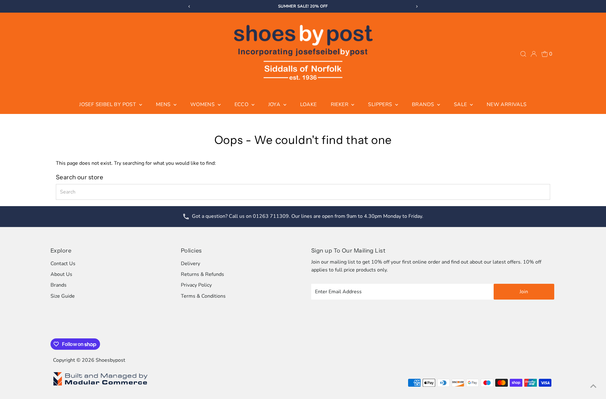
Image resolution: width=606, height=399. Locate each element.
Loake (308, 104)
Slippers (381, 104)
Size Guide (62, 296)
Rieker (340, 104)
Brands (424, 104)
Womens (203, 104)
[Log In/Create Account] (534, 54)
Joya (275, 104)
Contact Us (62, 263)
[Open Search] (523, 54)
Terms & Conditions (203, 296)
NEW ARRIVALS (507, 104)
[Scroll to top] (593, 386)
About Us (61, 274)
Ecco (242, 104)
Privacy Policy (196, 285)
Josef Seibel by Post (108, 104)
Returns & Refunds (202, 274)
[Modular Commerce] (100, 385)
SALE (461, 104)
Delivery (190, 263)
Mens (164, 104)
